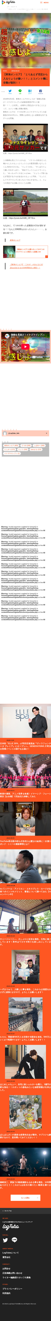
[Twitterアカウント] (5, 1240)
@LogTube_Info (13, 433)
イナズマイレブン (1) (12, 453)
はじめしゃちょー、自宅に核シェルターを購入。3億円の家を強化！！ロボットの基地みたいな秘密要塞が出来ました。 (25, 1087)
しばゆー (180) (39, 445)
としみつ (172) (9, 449)
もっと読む (25, 1198)
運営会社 (6, 1257)
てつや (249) (26, 445)
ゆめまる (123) (36, 449)
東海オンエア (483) (11, 445)
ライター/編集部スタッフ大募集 (16, 1277)
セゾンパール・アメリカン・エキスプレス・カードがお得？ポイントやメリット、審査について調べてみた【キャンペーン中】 (25, 891)
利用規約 (6, 1293)
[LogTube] (8, 2)
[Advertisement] (25, 303)
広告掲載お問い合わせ (12, 1273)
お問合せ (6, 1269)
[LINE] (14, 1241)
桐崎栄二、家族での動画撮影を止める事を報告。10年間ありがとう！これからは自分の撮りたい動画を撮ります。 (25, 1185)
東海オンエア (15, 240)
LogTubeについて (10, 1253)
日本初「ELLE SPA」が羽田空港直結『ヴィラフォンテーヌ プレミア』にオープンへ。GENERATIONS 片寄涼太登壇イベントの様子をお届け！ (25, 746)
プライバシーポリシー (12, 1289)
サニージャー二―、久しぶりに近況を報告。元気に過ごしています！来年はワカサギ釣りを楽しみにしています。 (25, 942)
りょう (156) (22, 449)
